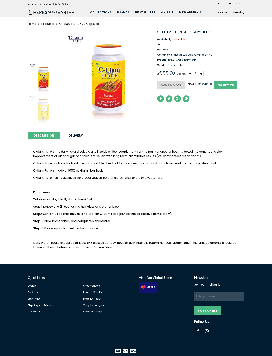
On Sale (167, 12)
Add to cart (171, 84)
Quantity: (182, 73)
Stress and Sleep (92, 311)
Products (47, 24)
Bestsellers (145, 12)
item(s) (231, 12)
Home (32, 24)
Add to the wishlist (201, 83)
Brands (123, 12)
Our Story (33, 292)
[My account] (224, 3)
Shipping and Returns (40, 305)
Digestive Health (92, 298)
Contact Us (34, 311)
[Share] (160, 98)
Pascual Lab (180, 54)
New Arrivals (190, 12)
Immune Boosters (93, 292)
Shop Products (91, 285)
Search (32, 285)
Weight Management (200, 54)
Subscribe (207, 310)
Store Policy (34, 298)
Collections (101, 12)
